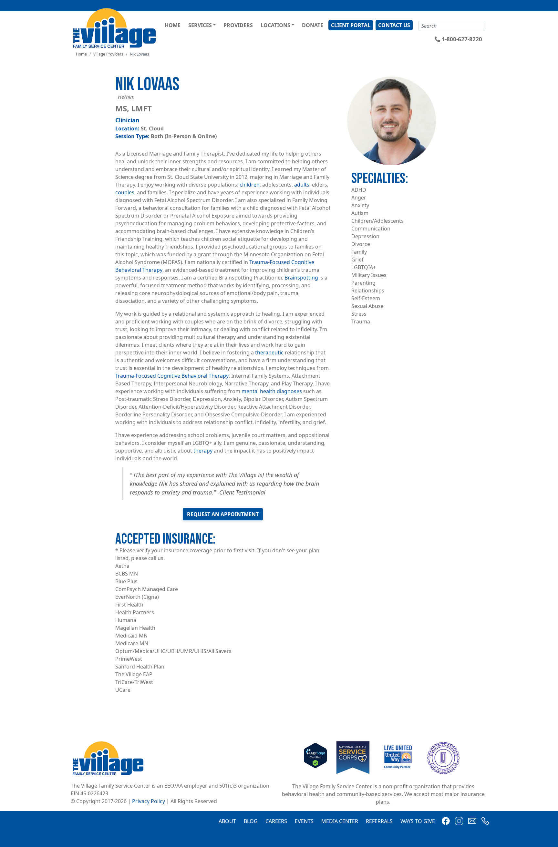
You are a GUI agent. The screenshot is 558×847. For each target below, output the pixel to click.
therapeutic (269, 352)
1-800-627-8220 (462, 39)
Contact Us (394, 25)
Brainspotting (301, 277)
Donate (312, 25)
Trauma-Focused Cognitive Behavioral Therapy (172, 375)
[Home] (115, 27)
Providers (238, 25)
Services (200, 25)
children (250, 184)
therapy (202, 450)
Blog (251, 821)
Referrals (379, 821)
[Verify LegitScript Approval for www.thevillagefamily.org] (315, 757)
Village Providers (108, 54)
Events (304, 821)
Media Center (339, 821)
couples (124, 192)
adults (301, 184)
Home (173, 25)
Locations (275, 25)
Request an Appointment (223, 514)
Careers (276, 821)
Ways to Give (417, 821)
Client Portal (350, 25)
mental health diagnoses (272, 391)
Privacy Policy (148, 801)
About (227, 821)
